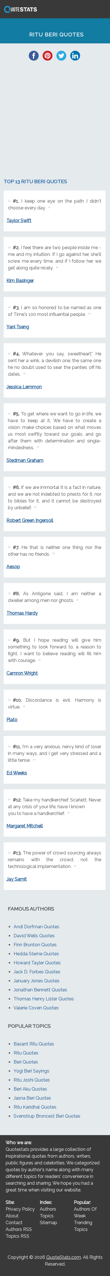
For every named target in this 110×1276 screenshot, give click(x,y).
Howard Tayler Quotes (37, 962)
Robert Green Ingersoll (29, 520)
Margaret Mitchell (24, 825)
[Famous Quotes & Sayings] (19, 12)
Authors (48, 1209)
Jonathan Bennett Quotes (40, 990)
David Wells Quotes (34, 935)
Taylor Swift (18, 220)
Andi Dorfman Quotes (36, 926)
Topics (47, 1216)
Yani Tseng (17, 326)
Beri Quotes (26, 1062)
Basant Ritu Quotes (34, 1044)
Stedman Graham (24, 460)
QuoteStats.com (63, 1257)
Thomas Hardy (22, 613)
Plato (11, 719)
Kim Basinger (20, 280)
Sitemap (48, 1222)
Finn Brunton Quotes (35, 944)
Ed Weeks (16, 773)
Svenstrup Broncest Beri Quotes (47, 1116)
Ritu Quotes (26, 1053)
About (12, 1216)
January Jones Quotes (37, 980)
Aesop (13, 566)
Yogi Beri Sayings (31, 1071)
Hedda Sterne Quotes (36, 953)
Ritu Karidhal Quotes (35, 1107)
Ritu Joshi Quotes (32, 1080)
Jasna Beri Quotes (32, 1098)
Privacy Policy (20, 1209)
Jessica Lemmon (24, 386)
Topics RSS (17, 1236)
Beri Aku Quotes (30, 1089)
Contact (14, 1222)
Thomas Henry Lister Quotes (44, 999)
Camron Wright (22, 673)
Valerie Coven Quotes (36, 1008)
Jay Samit (16, 879)
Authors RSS (19, 1229)
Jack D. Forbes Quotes (37, 971)
